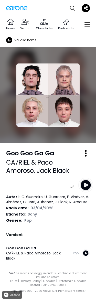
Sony (32, 214)
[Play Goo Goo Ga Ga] (86, 185)
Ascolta (15, 295)
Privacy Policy (30, 281)
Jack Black (53, 170)
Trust (13, 281)
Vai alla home (25, 40)
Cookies (49, 281)
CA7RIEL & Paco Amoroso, (29, 166)
